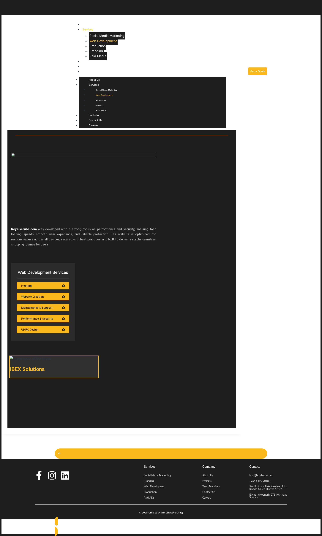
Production (97, 46)
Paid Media (97, 56)
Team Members (211, 486)
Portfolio (88, 61)
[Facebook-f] (39, 475)
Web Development (103, 41)
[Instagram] (52, 475)
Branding (96, 51)
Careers (87, 71)
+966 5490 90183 (259, 481)
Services (88, 29)
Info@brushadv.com (260, 475)
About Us (88, 24)
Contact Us (89, 66)
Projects (206, 481)
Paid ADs (149, 498)
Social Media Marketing (106, 36)
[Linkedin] (65, 475)
